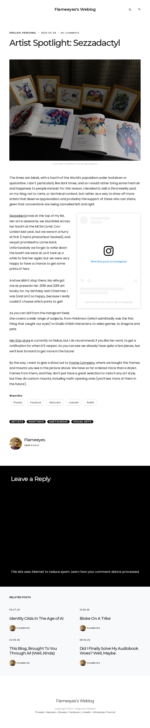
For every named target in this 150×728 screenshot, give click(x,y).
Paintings (36, 421)
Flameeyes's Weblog (75, 9)
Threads (39, 712)
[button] (130, 9)
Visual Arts (82, 421)
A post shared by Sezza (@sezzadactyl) (108, 302)
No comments (70, 32)
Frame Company (82, 362)
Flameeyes (34, 439)
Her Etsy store (19, 340)
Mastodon (51, 712)
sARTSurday (58, 421)
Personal (29, 32)
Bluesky (62, 712)
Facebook (74, 712)
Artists (17, 421)
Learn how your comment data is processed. (105, 571)
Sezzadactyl (18, 215)
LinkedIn (86, 712)
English (15, 32)
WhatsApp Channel (104, 712)
